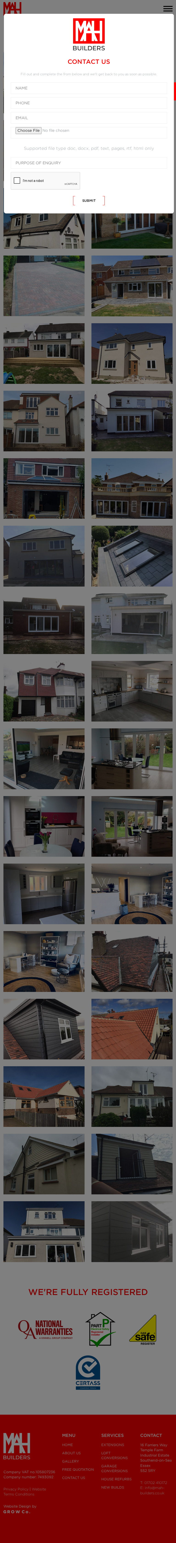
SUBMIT (89, 200)
